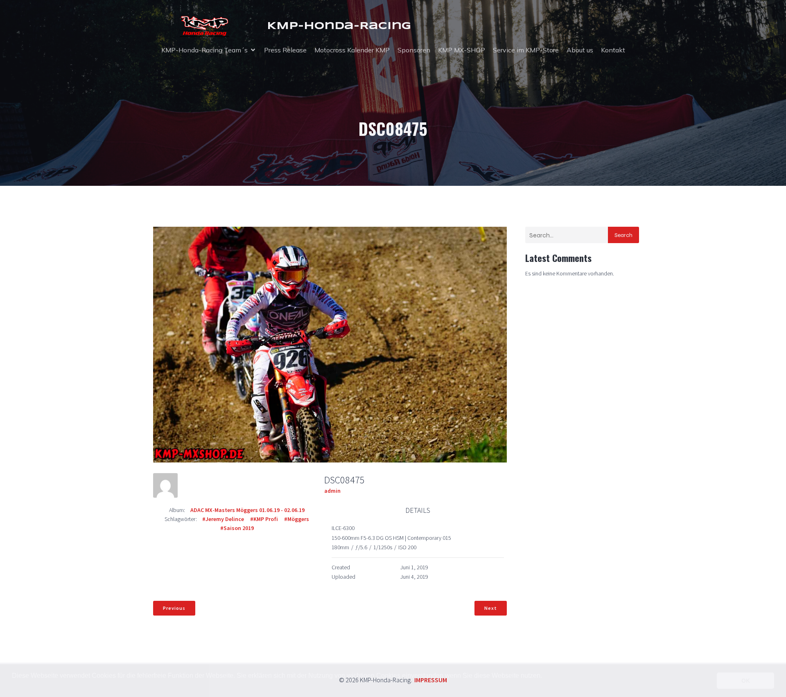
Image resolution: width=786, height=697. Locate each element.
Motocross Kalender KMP (352, 50)
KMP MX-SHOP (461, 50)
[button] (13, 686)
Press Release (285, 50)
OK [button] (745, 680)
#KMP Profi (264, 519)
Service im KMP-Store (526, 50)
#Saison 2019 (237, 528)
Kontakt (613, 50)
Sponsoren (414, 50)
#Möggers (296, 519)
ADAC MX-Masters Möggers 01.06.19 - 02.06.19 (247, 510)
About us (580, 50)
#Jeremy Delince (223, 519)
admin (332, 490)
